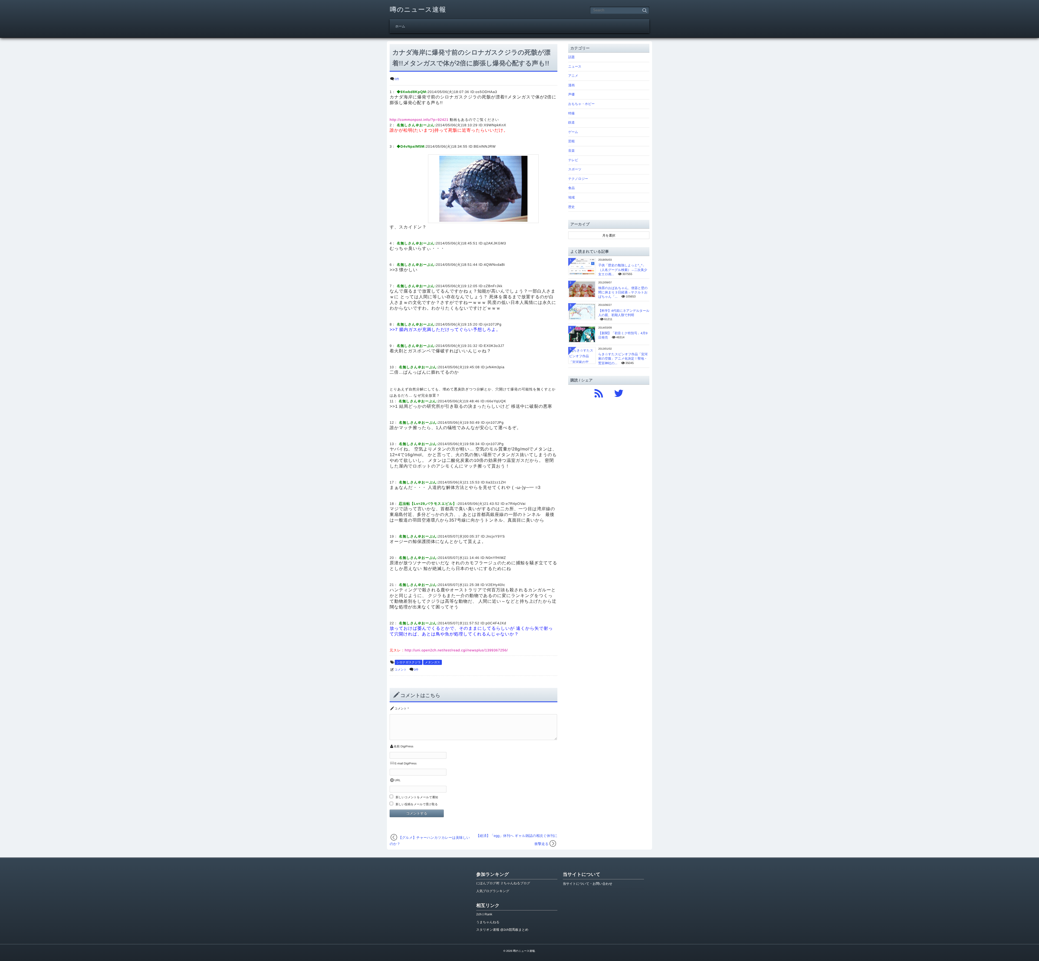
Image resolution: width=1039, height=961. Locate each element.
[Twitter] (619, 392)
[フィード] (599, 392)
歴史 (571, 207)
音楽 (571, 151)
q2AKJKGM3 (495, 243)
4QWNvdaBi (494, 265)
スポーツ (574, 169)
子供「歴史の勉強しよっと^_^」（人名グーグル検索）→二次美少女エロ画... (622, 269)
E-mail (398, 763)
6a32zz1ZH (496, 482)
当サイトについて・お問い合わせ (587, 884)
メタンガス (432, 662)
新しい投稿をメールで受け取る (417, 804)
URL (397, 780)
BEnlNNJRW (485, 146)
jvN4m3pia (495, 367)
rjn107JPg (493, 324)
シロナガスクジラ (408, 662)
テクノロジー (578, 179)
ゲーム (573, 132)
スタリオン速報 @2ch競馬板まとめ (502, 930)
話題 (571, 57)
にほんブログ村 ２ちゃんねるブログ (503, 883)
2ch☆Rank (484, 914)
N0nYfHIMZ (496, 558)
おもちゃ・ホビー (581, 104)
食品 (571, 188)
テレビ (573, 160)
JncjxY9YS (495, 536)
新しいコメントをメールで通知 (417, 797)
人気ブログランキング (492, 891)
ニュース (574, 66)
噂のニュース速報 (418, 9)
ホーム (400, 26)
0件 (396, 79)
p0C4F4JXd (496, 623)
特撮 (571, 113)
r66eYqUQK (496, 401)
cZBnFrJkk (493, 286)
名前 (397, 746)
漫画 (571, 85)
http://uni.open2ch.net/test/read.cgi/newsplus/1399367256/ (456, 650)
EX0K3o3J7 (494, 346)
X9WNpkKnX (495, 125)
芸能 (571, 141)
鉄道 (571, 122)
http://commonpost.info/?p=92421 (419, 120)
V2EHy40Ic (495, 585)
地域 (571, 197)
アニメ (573, 76)
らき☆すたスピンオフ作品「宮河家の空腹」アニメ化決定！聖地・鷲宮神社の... (623, 358)
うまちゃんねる (487, 922)
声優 (571, 94)
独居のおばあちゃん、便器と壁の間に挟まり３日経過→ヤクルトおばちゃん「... (623, 292)
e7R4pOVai (515, 504)
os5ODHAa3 (486, 92)
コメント (400, 669)
